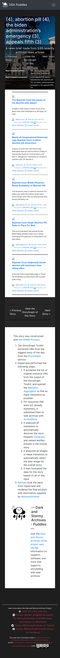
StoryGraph (34, 356)
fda (32, 71)
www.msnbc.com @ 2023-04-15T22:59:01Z (31, 285)
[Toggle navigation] (54, 5)
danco (33, 73)
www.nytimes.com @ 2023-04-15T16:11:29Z (31, 205)
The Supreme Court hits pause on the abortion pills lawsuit (29, 101)
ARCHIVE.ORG (28, 122)
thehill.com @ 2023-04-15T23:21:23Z (29, 165)
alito (38, 73)
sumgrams (39, 436)
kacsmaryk (45, 73)
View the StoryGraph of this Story (30, 312)
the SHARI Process (29, 339)
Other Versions (18, 125)
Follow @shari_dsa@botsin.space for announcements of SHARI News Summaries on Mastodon (33, 618)
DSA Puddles (17, 4)
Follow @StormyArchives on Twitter (34, 625)
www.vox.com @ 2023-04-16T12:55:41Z (30, 119)
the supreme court (41, 71)
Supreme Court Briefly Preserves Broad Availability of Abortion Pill (28, 184)
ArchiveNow (30, 419)
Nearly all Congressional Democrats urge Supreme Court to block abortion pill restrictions (30, 140)
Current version (32, 125)
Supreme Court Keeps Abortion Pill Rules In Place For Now (29, 224)
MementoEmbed (30, 496)
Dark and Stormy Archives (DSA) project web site (39, 540)
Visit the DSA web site (34, 611)
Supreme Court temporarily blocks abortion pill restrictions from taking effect (29, 265)
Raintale (22, 482)
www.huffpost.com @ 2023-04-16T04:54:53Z (31, 245)
